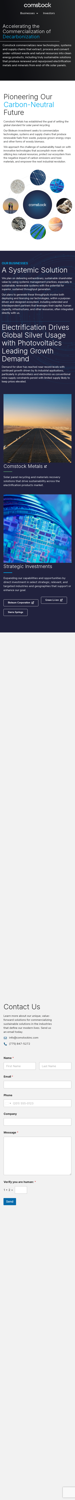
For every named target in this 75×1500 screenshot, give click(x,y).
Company (10, 1114)
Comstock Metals (23, 466)
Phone (8, 1095)
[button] (15, 612)
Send (9, 1201)
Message (11, 1132)
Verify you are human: (20, 1182)
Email (8, 1076)
